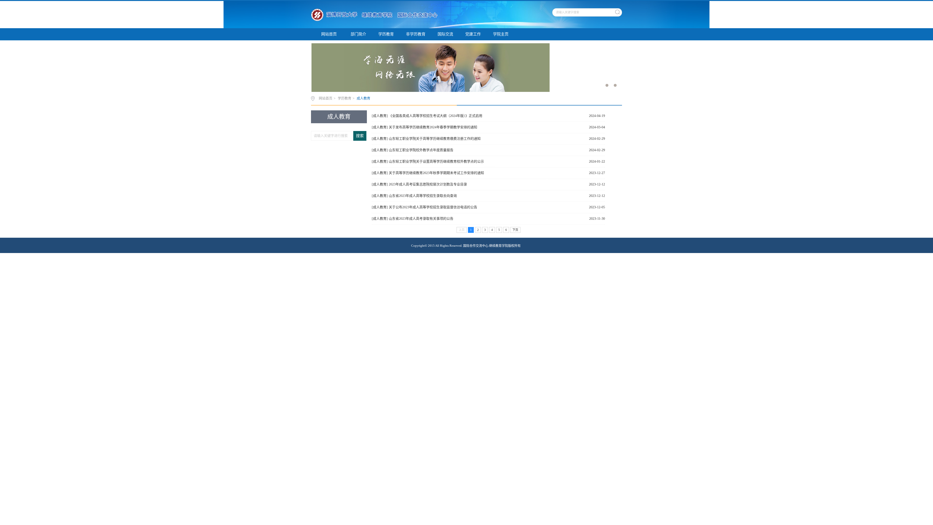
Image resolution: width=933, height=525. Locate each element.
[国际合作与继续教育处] (376, 14)
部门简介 (358, 34)
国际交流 (445, 34)
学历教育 (386, 34)
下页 (515, 230)
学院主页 (501, 34)
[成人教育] (380, 116)
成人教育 (363, 98)
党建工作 (473, 34)
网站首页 (329, 34)
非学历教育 (415, 34)
